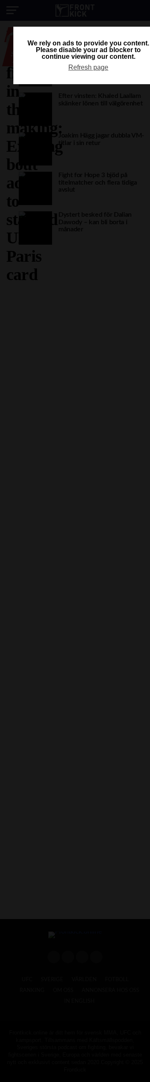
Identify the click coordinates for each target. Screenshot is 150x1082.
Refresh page (88, 67)
